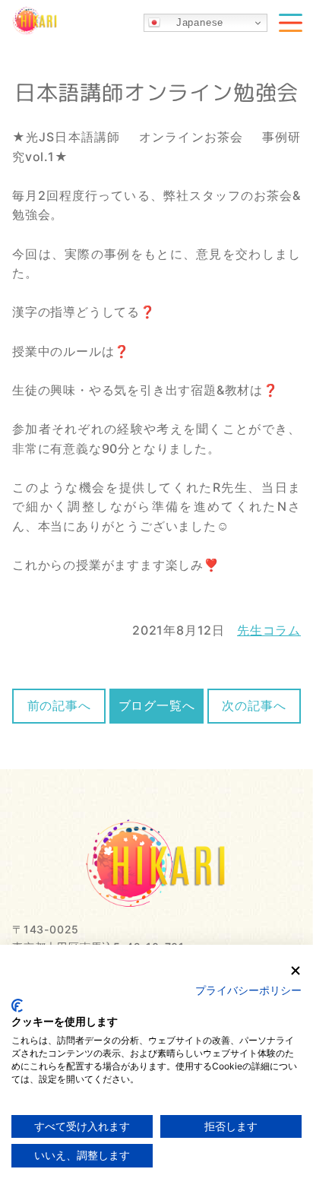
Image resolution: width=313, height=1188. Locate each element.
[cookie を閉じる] (295, 971)
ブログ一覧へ (157, 705)
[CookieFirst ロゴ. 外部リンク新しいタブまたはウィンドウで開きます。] (17, 1005)
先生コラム (269, 630)
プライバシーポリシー (248, 991)
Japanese (191, 22)
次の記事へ (254, 705)
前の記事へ (59, 705)
